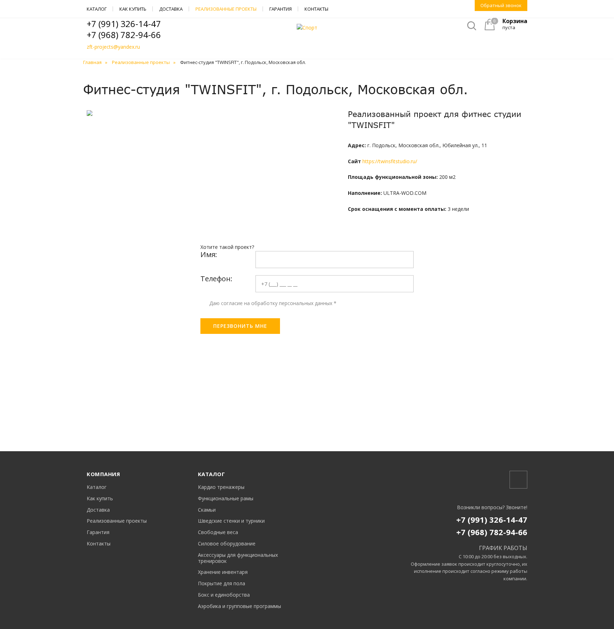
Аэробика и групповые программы (239, 606)
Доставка (171, 9)
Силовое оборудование (226, 544)
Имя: (208, 254)
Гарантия (280, 9)
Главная (92, 62)
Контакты (316, 9)
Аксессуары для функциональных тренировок (238, 558)
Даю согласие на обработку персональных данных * (272, 303)
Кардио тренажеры (221, 487)
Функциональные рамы (225, 499)
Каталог (97, 9)
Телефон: (216, 278)
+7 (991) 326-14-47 (124, 24)
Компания (103, 474)
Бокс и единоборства (224, 595)
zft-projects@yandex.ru (113, 46)
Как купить (132, 9)
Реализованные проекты (226, 9)
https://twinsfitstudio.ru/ (389, 161)
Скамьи (207, 510)
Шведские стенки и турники (231, 521)
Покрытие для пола (221, 584)
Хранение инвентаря (223, 572)
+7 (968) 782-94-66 (124, 35)
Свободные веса (218, 532)
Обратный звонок (501, 5)
